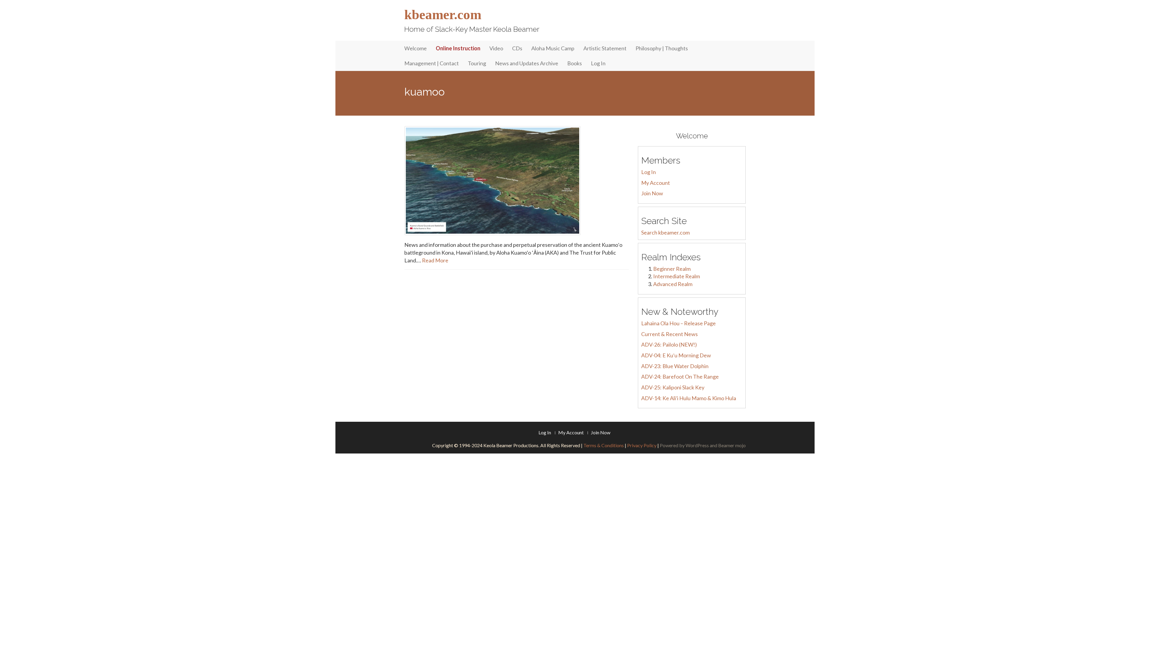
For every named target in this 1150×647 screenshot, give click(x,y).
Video (496, 48)
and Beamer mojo (728, 445)
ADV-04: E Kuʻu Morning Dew (676, 355)
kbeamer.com (442, 14)
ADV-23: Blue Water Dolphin (675, 366)
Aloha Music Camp (552, 48)
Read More (435, 260)
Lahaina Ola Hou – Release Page (678, 323)
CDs (517, 48)
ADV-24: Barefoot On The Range (680, 376)
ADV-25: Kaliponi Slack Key (672, 387)
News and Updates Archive (526, 63)
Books (574, 63)
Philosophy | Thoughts (661, 48)
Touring (477, 63)
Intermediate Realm (676, 276)
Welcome (415, 48)
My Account (655, 182)
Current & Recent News (669, 334)
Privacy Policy (641, 445)
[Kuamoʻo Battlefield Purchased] (516, 180)
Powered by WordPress (684, 445)
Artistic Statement (605, 48)
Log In (598, 63)
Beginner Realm (672, 268)
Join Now (652, 193)
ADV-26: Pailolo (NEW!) (669, 344)
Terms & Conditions (603, 445)
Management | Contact (431, 63)
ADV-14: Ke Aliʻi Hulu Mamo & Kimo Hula (688, 398)
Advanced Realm (672, 284)
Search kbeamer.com (665, 232)
